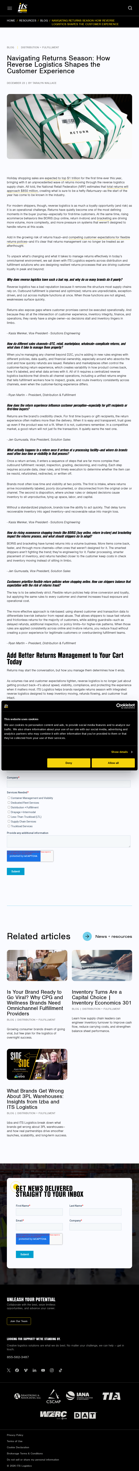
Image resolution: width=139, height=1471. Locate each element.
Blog (10, 47)
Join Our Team (19, 1321)
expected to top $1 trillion (62, 178)
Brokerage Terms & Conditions (25, 1453)
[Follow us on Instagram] (52, 1370)
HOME (11, 20)
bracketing (104, 218)
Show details (119, 751)
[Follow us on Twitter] (8, 1370)
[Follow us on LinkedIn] (34, 1370)
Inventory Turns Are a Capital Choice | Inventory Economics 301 (102, 997)
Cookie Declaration (18, 1447)
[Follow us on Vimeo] (26, 1370)
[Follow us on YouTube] (43, 1370)
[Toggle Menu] (9, 8)
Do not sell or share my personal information (33, 1459)
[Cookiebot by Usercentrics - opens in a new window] (119, 706)
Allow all (113, 762)
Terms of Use (14, 1441)
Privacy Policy (15, 1435)
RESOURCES (27, 20)
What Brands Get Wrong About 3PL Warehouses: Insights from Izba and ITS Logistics (35, 1099)
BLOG (44, 20)
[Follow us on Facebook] (17, 1370)
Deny (69, 762)
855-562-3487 (18, 1357)
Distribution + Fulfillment (40, 47)
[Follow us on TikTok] (60, 1370)
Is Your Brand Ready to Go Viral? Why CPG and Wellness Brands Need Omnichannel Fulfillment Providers (35, 1003)
